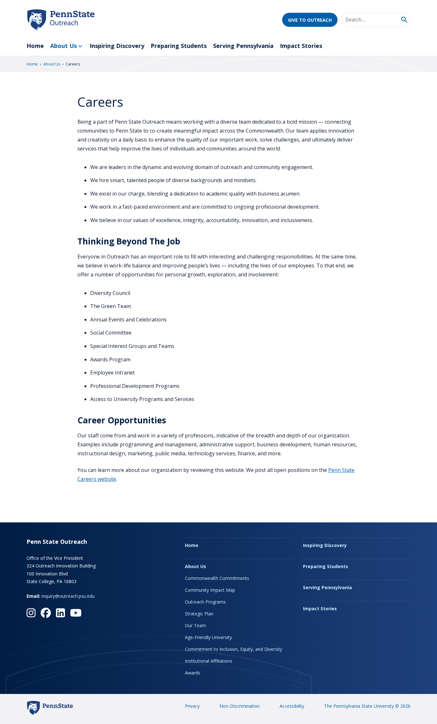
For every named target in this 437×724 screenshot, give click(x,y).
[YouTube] (76, 613)
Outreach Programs (205, 602)
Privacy (192, 706)
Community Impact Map (210, 590)
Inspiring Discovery (117, 46)
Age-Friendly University (208, 637)
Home (35, 46)
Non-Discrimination (239, 706)
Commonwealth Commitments (217, 578)
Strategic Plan (199, 614)
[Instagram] (31, 613)
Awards (192, 673)
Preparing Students (179, 46)
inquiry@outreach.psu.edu (68, 596)
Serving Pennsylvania (243, 46)
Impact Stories (301, 46)
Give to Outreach (310, 20)
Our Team (195, 625)
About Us (63, 46)
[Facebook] (46, 613)
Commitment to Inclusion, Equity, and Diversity (233, 649)
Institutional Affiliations (208, 661)
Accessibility (292, 706)
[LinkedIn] (60, 613)
